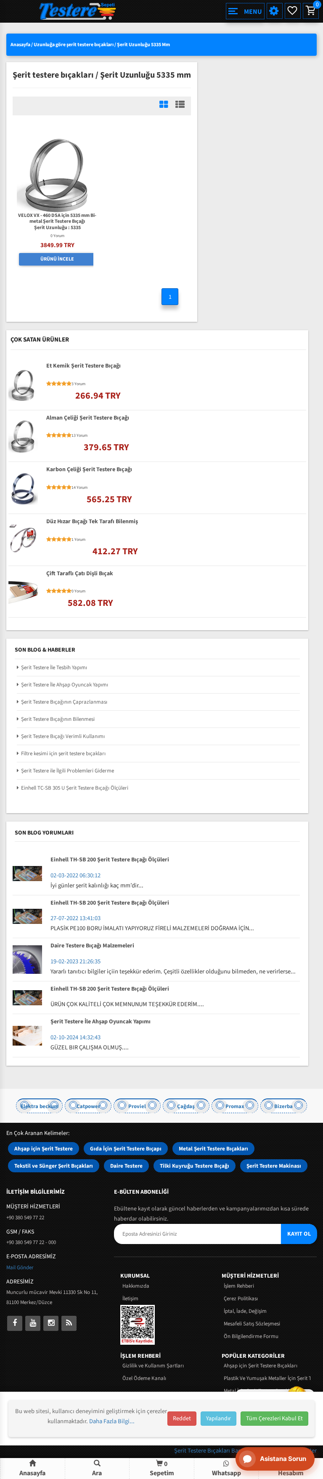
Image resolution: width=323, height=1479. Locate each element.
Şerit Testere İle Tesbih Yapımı (54, 667)
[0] (309, 11)
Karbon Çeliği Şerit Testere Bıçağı (89, 470)
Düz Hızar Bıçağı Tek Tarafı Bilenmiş (92, 522)
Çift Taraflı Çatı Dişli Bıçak (79, 574)
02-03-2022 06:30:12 (75, 875)
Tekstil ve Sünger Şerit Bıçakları (53, 1166)
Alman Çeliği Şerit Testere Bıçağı (87, 418)
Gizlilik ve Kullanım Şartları (153, 1365)
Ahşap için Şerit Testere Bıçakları (260, 1365)
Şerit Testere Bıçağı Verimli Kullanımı (63, 736)
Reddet (182, 1418)
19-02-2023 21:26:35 (75, 961)
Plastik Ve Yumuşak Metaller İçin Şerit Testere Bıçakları (267, 1378)
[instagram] (50, 1323)
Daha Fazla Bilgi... (112, 1421)
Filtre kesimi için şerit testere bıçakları (63, 753)
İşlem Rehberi (239, 1286)
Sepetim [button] (162, 1468)
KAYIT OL (299, 1234)
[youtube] (32, 1323)
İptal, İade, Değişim (245, 1311)
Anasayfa (20, 44)
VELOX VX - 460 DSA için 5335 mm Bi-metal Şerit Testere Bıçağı (57, 219)
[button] (97, 1468)
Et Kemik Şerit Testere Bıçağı (83, 366)
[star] (48, 384)
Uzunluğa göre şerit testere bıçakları (74, 44)
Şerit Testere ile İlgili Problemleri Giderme (67, 771)
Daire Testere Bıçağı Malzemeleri (92, 946)
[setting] (275, 11)
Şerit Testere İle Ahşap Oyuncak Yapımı (64, 685)
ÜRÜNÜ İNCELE (57, 259)
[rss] (69, 1323)
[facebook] (14, 1323)
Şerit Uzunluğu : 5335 (57, 228)
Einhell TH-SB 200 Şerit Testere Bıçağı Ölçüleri (109, 860)
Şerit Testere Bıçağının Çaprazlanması (64, 702)
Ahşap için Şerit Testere (43, 1149)
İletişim (130, 1298)
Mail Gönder (20, 1267)
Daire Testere (126, 1166)
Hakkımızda (135, 1286)
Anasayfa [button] (32, 1473)
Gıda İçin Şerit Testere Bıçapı (126, 1149)
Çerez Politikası (241, 1298)
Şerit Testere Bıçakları (202, 1450)
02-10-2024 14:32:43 (75, 1037)
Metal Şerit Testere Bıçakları (213, 1149)
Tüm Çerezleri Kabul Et (274, 1418)
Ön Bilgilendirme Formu (251, 1336)
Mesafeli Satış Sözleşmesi (252, 1324)
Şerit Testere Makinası (273, 1166)
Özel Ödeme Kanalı (144, 1378)
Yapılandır (218, 1418)
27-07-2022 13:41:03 (75, 918)
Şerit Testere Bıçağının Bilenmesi (58, 719)
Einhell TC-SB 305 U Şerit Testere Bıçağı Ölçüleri (74, 788)
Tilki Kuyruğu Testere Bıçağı (194, 1166)
